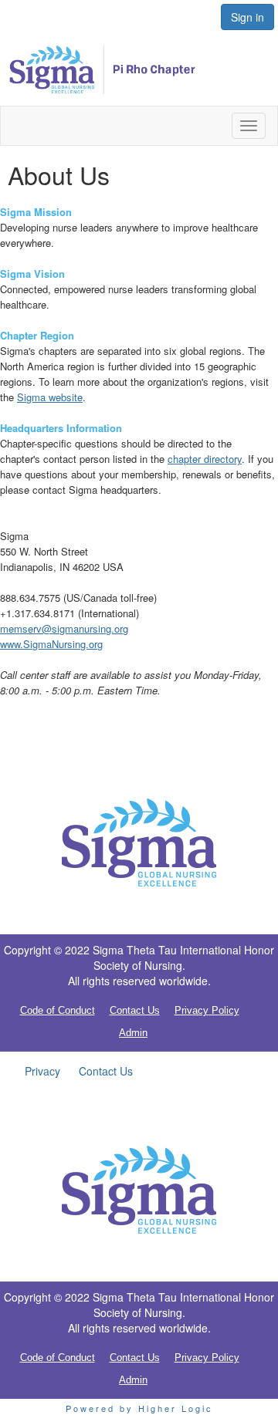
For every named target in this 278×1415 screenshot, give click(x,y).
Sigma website (50, 397)
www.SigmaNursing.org (51, 644)
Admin (133, 1032)
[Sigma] (139, 842)
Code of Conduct (57, 1010)
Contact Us (135, 1010)
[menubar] (79, 1071)
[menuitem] (42, 1070)
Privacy (42, 1071)
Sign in (247, 17)
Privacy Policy (207, 1010)
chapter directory (205, 458)
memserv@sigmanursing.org (64, 628)
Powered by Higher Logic (139, 1408)
